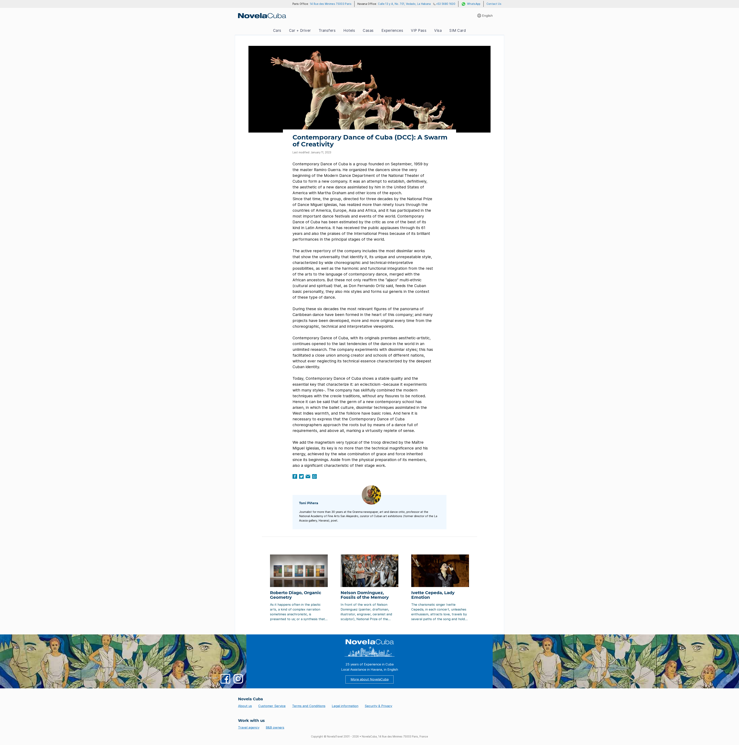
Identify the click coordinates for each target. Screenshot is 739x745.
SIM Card (457, 30)
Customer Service (272, 706)
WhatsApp (474, 3)
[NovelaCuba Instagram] (238, 679)
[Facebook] (295, 476)
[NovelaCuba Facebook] (225, 679)
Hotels (349, 30)
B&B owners (275, 727)
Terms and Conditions (308, 706)
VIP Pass (418, 30)
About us (245, 706)
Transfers (327, 30)
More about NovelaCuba (370, 679)
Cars (277, 30)
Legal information (345, 706)
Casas (368, 30)
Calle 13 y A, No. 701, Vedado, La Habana (404, 3)
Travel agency (248, 727)
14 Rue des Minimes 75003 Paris (330, 3)
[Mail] (308, 476)
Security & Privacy (378, 706)
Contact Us (494, 3)
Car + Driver (300, 30)
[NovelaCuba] (262, 15)
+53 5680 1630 (445, 3)
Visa (438, 30)
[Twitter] (301, 476)
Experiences (392, 30)
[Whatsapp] (314, 476)
